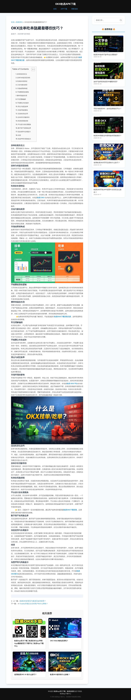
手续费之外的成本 (23, 103)
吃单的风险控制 (23, 121)
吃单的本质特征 (22, 81)
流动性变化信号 (23, 113)
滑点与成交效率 (23, 106)
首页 (55, 9)
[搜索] (121, 20)
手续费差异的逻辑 (23, 92)
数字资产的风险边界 (24, 128)
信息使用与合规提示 (24, 131)
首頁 (12, 22)
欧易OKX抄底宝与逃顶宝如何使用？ (33, 601)
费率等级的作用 (22, 95)
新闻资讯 (19, 22)
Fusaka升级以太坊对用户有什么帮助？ (34, 604)
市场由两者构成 (22, 88)
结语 (19, 135)
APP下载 (64, 9)
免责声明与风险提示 (24, 139)
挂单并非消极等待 (23, 117)
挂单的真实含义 (22, 74)
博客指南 (74, 9)
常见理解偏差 (21, 99)
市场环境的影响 (23, 110)
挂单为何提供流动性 (23, 77)
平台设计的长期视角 (24, 124)
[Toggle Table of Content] (32, 69)
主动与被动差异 (22, 85)
